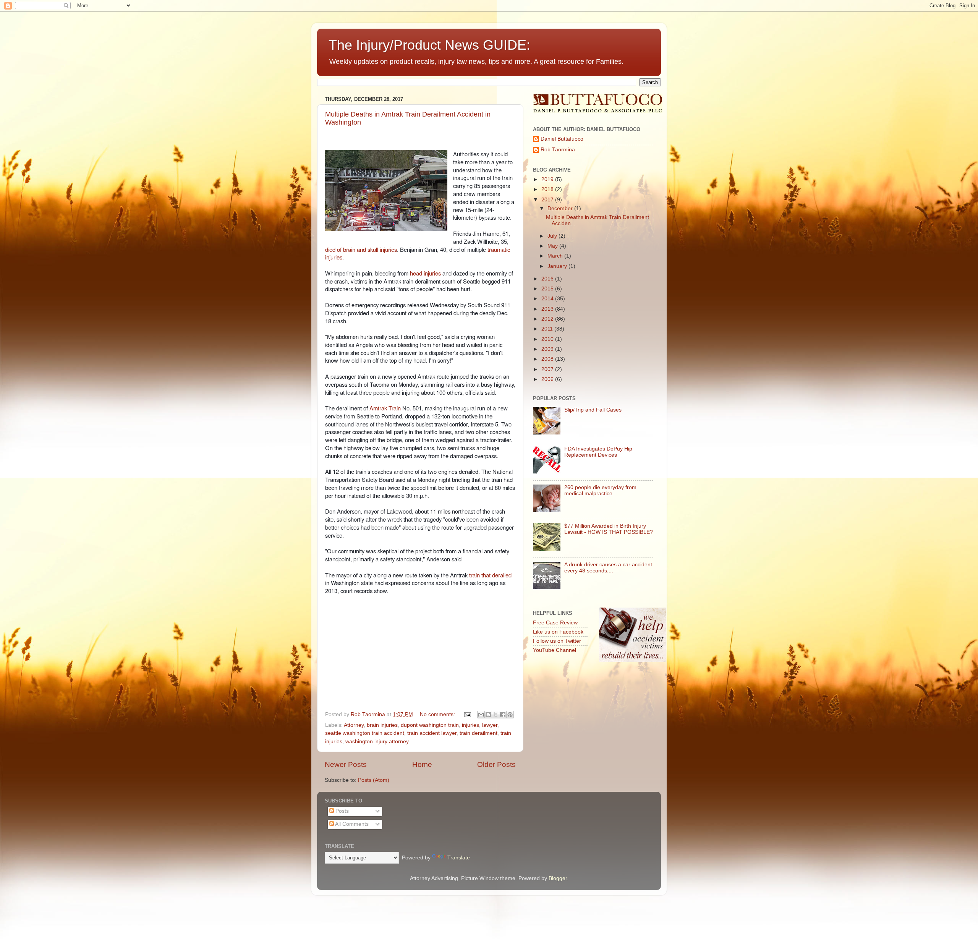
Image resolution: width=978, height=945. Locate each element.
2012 (548, 319)
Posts (341, 811)
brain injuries (382, 725)
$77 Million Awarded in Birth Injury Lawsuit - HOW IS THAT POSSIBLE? (608, 529)
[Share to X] (495, 714)
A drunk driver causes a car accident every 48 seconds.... (608, 568)
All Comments (351, 824)
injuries (470, 725)
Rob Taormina (558, 149)
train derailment (478, 733)
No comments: (438, 714)
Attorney (354, 725)
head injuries (425, 273)
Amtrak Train (385, 408)
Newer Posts (346, 764)
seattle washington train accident (364, 733)
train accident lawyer (432, 733)
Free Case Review (555, 623)
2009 (548, 349)
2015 (548, 289)
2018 (548, 189)
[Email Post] (467, 714)
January (557, 266)
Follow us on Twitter (557, 641)
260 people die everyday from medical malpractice (600, 490)
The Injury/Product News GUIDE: (429, 45)
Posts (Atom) (373, 780)
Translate (458, 858)
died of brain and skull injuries (361, 249)
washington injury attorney (377, 741)
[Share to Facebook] (503, 714)
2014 (548, 298)
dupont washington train (430, 725)
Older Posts (496, 764)
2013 (548, 309)
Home (422, 764)
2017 (548, 200)
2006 (548, 379)
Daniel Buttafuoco (562, 139)
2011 (547, 329)
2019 (548, 179)
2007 (548, 369)
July (553, 236)
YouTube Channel (554, 650)
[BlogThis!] (488, 714)
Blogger (558, 878)
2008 (548, 359)
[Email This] (481, 714)
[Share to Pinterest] (510, 714)
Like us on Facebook (558, 632)
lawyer (489, 725)
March (555, 256)
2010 (548, 339)
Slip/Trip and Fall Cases (593, 410)
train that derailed (490, 575)
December (560, 208)
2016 (548, 279)
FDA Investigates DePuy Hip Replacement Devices (598, 452)
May (553, 246)
